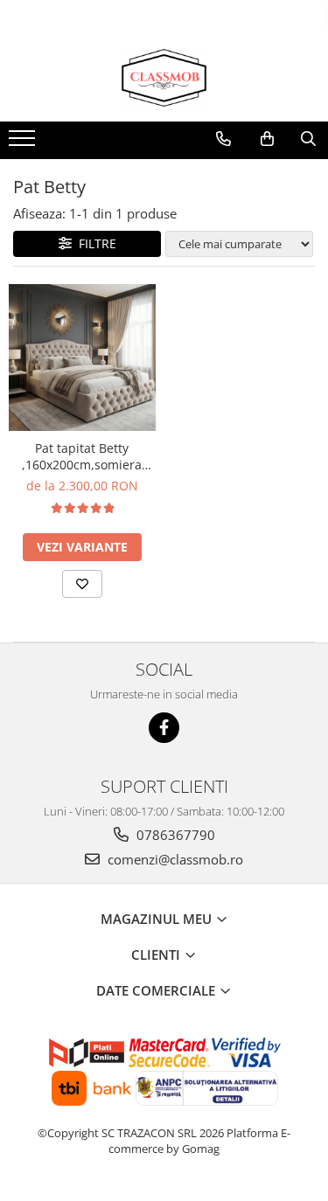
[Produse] (24, 143)
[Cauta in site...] (308, 138)
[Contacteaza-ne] (223, 138)
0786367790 (174, 834)
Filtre (94, 243)
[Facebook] (164, 727)
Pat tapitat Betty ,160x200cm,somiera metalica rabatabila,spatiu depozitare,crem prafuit (82, 456)
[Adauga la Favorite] (82, 584)
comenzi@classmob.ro (173, 859)
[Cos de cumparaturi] (267, 138)
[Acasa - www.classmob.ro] (164, 77)
